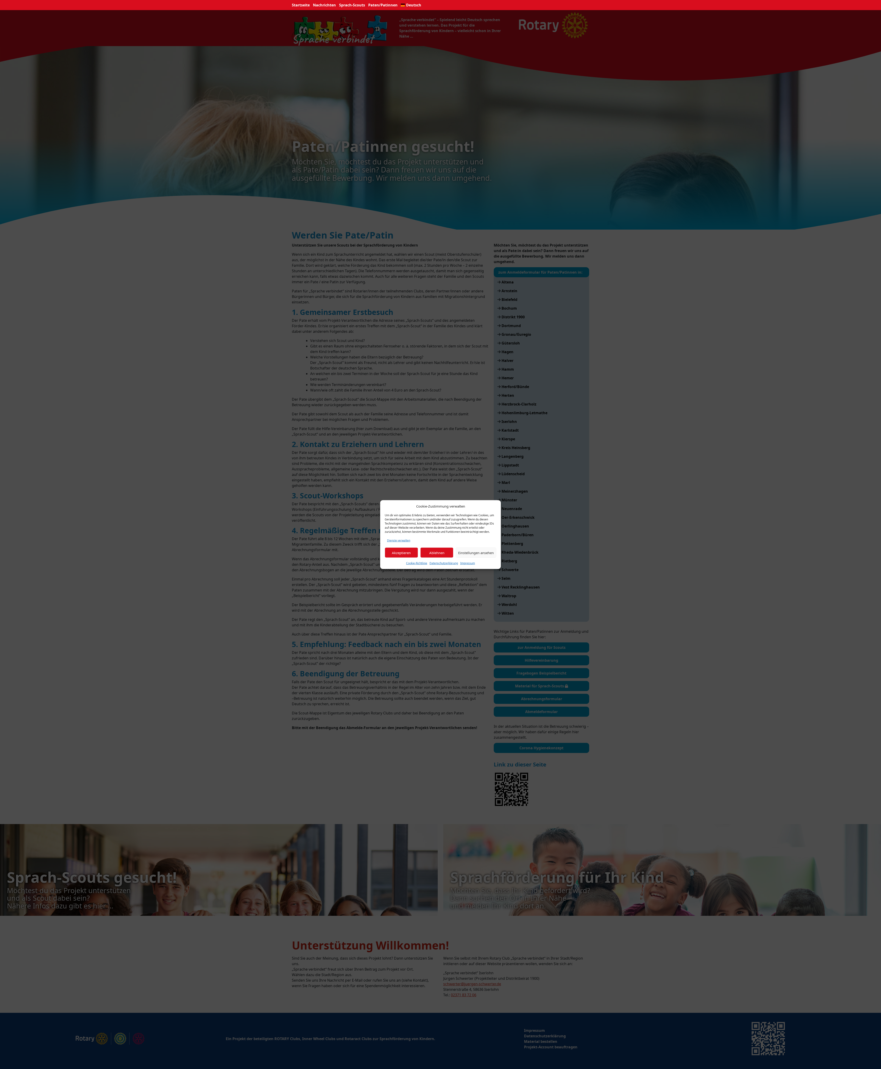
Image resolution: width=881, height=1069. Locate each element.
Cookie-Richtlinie (416, 563)
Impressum (467, 563)
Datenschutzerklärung (443, 563)
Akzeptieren (401, 552)
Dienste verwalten (398, 540)
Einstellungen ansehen (476, 552)
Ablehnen (436, 552)
